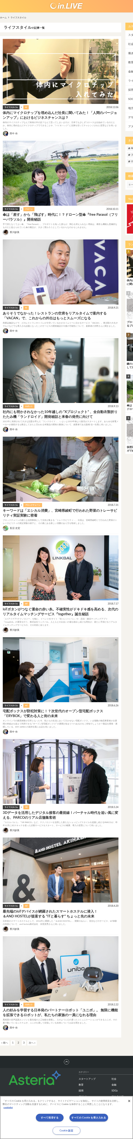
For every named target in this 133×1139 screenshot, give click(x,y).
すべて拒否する (50, 1117)
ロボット (29, 406)
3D (26, 807)
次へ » (32, 1043)
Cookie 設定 (66, 1130)
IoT (26, 604)
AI (26, 107)
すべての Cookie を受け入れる (88, 1117)
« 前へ (4, 1043)
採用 (81, 1091)
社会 (114, 1079)
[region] (66, 1117)
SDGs (115, 1091)
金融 (114, 1085)
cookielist (8, 1108)
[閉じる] (129, 1101)
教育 (81, 1085)
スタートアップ (87, 1079)
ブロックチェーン (32, 505)
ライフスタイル (11, 107)
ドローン (29, 209)
